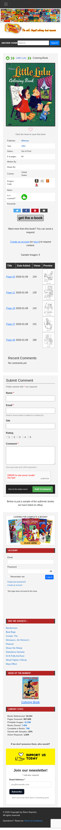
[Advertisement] (30, 605)
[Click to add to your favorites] (31, 129)
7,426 (24, 725)
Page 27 (10, 324)
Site (8, 420)
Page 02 (10, 276)
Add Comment (42, 489)
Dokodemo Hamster (15, 652)
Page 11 (10, 292)
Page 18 (10, 308)
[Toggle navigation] (6, 4)
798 (27, 728)
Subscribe (17, 791)
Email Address (17, 779)
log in (36, 242)
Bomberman (11, 628)
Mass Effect (11, 664)
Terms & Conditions (33, 820)
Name (10, 393)
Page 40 (10, 340)
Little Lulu (21, 58)
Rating (9, 433)
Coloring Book (30, 702)
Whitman (25, 141)
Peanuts (10, 644)
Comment (12, 443)
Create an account (19, 242)
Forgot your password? (16, 582)
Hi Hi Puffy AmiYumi (15, 656)
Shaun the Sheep (14, 648)
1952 (23, 146)
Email (10, 405)
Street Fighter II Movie (16, 660)
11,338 (27, 722)
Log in (49, 577)
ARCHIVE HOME (9, 42)
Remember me (18, 576)
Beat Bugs (11, 632)
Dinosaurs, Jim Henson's (17, 640)
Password (12, 567)
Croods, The (12, 636)
